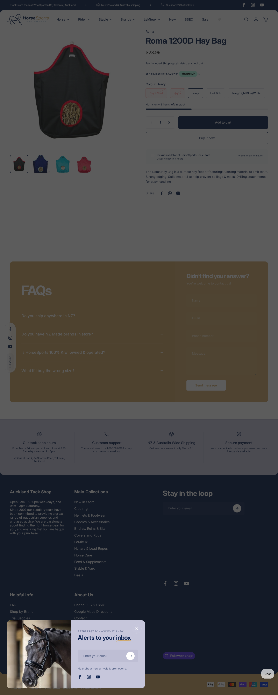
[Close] (137, 629)
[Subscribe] (130, 656)
